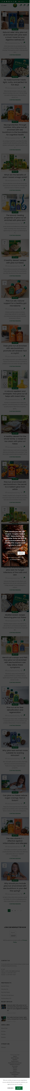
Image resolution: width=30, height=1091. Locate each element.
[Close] (28, 522)
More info (11, 1088)
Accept (19, 1088)
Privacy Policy (16, 559)
